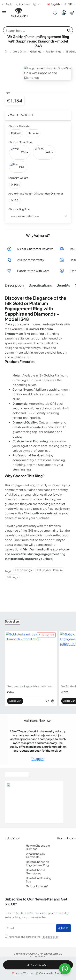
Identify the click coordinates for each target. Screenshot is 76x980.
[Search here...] (69, 30)
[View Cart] (72, 13)
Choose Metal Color (20, 142)
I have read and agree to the (32, 936)
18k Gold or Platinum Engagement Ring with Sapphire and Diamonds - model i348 (44, 795)
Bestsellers (12, 621)
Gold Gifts (19, 51)
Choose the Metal (19, 126)
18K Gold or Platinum (50, 570)
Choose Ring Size (18, 209)
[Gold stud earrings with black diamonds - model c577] (31, 657)
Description (14, 285)
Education (12, 838)
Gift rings (35, 51)
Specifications (40, 285)
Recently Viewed (17, 773)
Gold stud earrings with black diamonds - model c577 (31, 686)
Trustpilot (38, 758)
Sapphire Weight (18, 177)
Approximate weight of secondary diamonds (36, 193)
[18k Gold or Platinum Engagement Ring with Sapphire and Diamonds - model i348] (16, 802)
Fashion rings (53, 51)
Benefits (63, 285)
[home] (7, 51)
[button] (38, 964)
